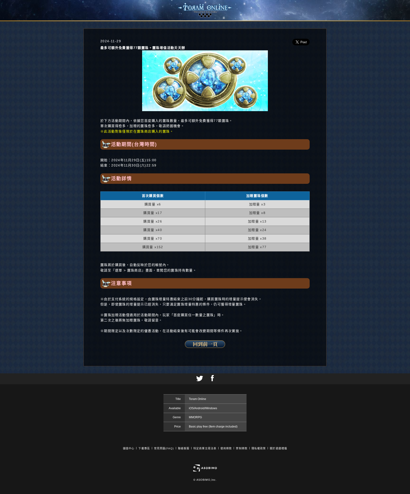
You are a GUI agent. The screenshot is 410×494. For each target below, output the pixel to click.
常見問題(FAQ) (164, 448)
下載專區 (144, 448)
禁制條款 (241, 448)
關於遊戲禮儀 (278, 448)
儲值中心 (128, 448)
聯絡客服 (183, 448)
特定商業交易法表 (204, 448)
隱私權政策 (259, 448)
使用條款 (226, 448)
